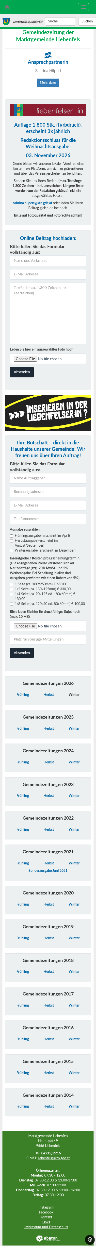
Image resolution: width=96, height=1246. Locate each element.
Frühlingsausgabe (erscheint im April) (42, 536)
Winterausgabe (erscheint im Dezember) (45, 550)
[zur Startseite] (7, 7)
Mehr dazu (48, 82)
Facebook (46, 1212)
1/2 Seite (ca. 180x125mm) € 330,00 (43, 589)
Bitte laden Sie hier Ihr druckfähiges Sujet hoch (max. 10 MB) (45, 614)
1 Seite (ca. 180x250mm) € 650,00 (41, 584)
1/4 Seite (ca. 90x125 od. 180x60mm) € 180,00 (45, 596)
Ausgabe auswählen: (25, 529)
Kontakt (46, 1217)
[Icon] (48, 55)
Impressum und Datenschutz (46, 1227)
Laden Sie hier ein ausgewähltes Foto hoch (41, 349)
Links (46, 1222)
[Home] (6, 20)
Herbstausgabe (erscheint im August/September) (36, 543)
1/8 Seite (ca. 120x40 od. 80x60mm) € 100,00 (50, 604)
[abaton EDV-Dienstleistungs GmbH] (48, 1238)
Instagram (46, 1207)
